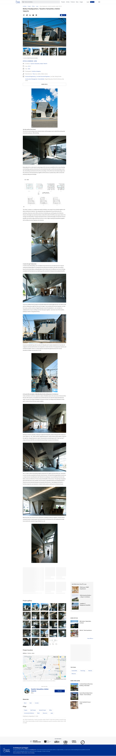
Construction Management (31, 79)
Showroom (30, 61)
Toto (34, 74)
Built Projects (33, 710)
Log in (88, 2)
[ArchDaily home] (18, 2)
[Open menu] (99, 2)
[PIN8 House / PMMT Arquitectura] (75, 589)
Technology (82, 670)
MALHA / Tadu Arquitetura (86, 630)
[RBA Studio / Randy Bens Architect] (74, 624)
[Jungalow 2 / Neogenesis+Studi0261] (75, 606)
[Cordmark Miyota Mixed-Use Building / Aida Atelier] (74, 687)
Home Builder (41, 79)
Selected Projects (42, 710)
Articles (68, 2)
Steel (31, 703)
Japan (35, 61)
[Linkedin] (30, 15)
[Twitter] (27, 15)
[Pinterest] (36, 15)
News (77, 2)
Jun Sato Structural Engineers (43, 76)
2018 (29, 69)
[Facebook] (24, 15)
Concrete (37, 703)
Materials (90, 670)
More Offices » (90, 638)
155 (29, 66)
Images (81, 2)
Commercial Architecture (29, 713)
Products (73, 2)
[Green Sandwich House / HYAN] (74, 705)
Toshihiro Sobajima (36, 71)
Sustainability (74, 670)
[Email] (33, 15)
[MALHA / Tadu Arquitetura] (74, 633)
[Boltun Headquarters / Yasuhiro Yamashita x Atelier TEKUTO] (27, 607)
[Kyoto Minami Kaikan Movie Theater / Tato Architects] (74, 696)
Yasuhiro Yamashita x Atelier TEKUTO (38, 63)
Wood (25, 703)
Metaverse (74, 673)
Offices (25, 61)
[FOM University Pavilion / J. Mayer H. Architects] (75, 598)
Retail (38, 713)
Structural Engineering (30, 76)
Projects (63, 2)
